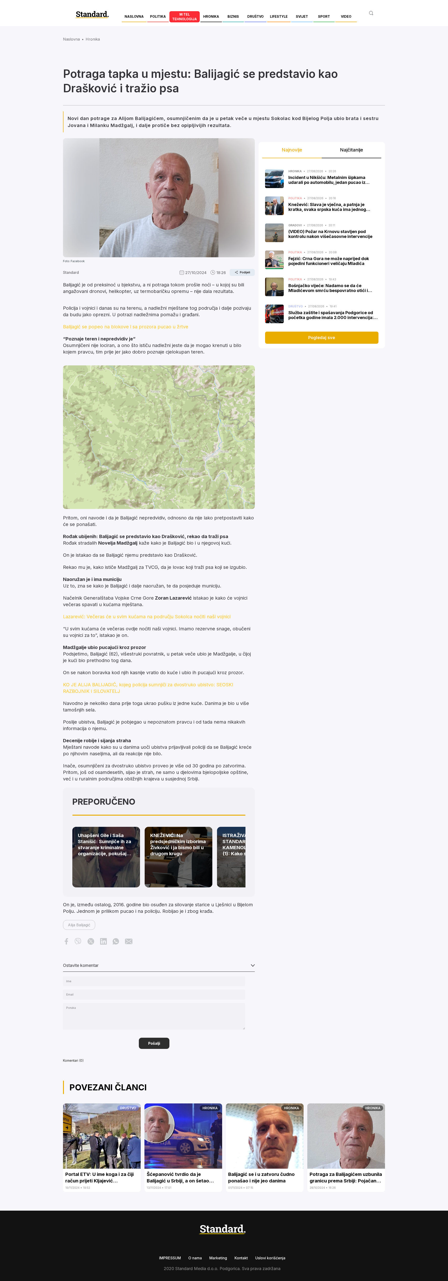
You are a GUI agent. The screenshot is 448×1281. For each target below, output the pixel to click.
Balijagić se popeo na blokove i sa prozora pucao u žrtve (125, 327)
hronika (93, 39)
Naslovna (71, 39)
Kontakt (241, 1258)
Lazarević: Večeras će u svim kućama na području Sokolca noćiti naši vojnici (147, 616)
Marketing (218, 1258)
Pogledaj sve (321, 337)
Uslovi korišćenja (270, 1258)
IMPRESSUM (170, 1258)
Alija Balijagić (79, 925)
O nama (195, 1258)
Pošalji (154, 1043)
